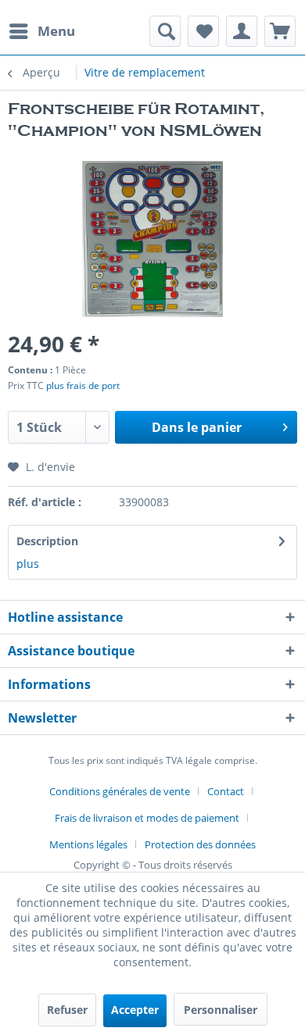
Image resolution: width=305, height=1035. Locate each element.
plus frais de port (83, 385)
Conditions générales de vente (119, 791)
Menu (56, 31)
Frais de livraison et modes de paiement (147, 818)
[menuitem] (41, 31)
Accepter (135, 1009)
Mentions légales (88, 844)
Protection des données (200, 844)
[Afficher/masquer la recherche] (165, 31)
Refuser (67, 1009)
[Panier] (280, 31)
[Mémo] (203, 31)
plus (27, 563)
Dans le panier (197, 427)
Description (47, 541)
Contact (225, 791)
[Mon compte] (241, 31)
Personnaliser (220, 1009)
